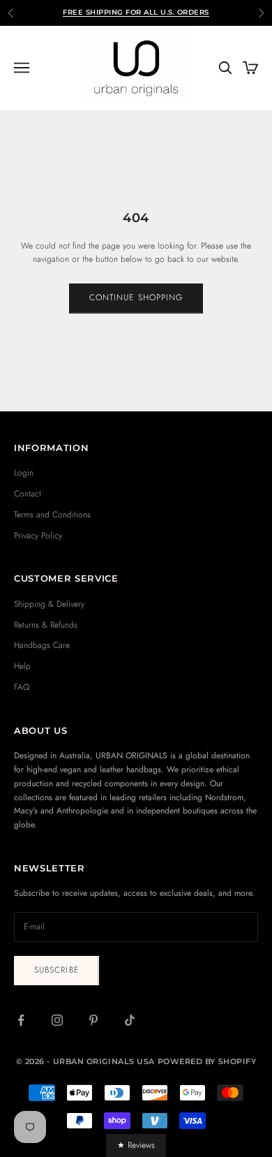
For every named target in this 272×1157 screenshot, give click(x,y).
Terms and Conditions (52, 514)
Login (23, 472)
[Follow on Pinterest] (93, 1020)
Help (22, 666)
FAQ (21, 687)
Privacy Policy (38, 535)
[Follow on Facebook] (21, 1020)
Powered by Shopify (207, 1061)
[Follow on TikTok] (130, 1020)
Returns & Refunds (45, 625)
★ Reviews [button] (136, 1145)
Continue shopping (136, 297)
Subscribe (56, 970)
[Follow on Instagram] (57, 1020)
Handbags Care (42, 645)
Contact (27, 493)
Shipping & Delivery (49, 604)
